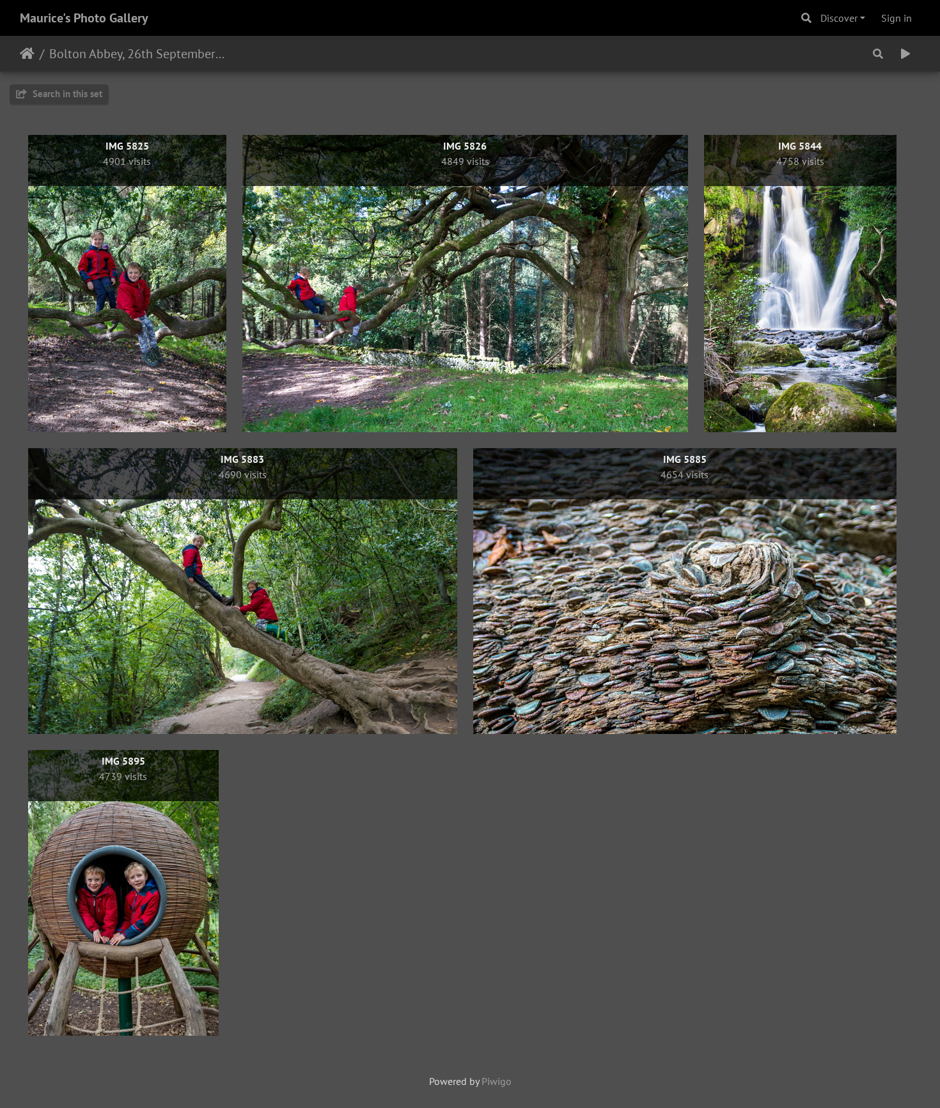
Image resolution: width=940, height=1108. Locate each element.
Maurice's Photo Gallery (84, 18)
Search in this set (66, 94)
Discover (839, 18)
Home (27, 53)
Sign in (896, 18)
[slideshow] (905, 53)
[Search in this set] (878, 53)
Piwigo (497, 1081)
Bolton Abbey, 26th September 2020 (137, 53)
